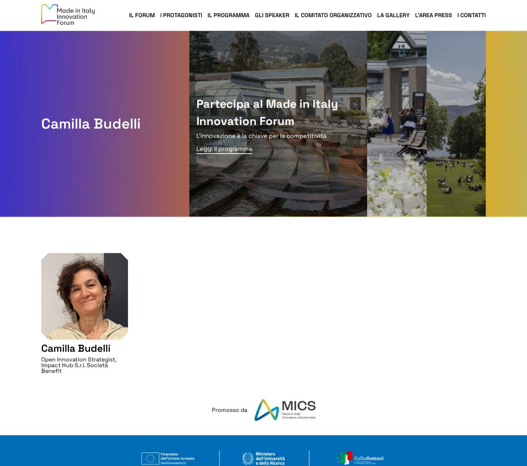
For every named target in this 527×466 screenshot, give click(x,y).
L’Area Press (433, 15)
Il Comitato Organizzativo (333, 15)
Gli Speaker (272, 15)
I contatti (471, 15)
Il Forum (142, 15)
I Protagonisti (181, 15)
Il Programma (229, 15)
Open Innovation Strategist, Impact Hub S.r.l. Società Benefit (78, 365)
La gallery (393, 15)
